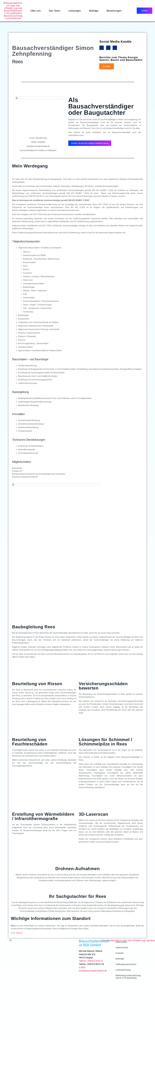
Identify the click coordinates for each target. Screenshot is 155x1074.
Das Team (54, 10)
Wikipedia (19, 933)
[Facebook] (101, 48)
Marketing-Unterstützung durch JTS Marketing (128, 976)
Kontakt (120, 953)
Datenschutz (122, 947)
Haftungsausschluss (126, 964)
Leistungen (74, 10)
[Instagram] (108, 48)
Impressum (121, 942)
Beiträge (93, 10)
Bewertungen (114, 10)
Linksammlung (123, 970)
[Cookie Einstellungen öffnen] (5, 1069)
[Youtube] (115, 48)
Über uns (35, 10)
